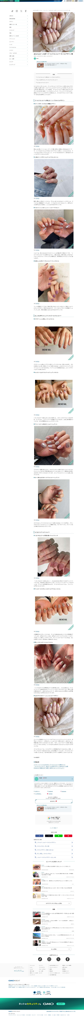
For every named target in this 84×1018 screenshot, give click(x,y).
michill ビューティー (70, 898)
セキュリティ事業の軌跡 (61, 987)
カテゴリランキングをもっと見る (54, 903)
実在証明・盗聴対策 (12, 987)
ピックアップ (12, 64)
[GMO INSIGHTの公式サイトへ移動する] (14, 980)
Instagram (64, 791)
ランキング (11, 30)
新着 (10, 27)
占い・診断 (11, 58)
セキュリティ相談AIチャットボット (52, 985)
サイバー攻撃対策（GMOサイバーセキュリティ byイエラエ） (26, 987)
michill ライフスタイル (70, 938)
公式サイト (37, 791)
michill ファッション (70, 916)
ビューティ (11, 41)
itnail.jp (37, 146)
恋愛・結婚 (11, 55)
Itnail (37, 58)
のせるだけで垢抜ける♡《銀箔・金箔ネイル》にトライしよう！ (49, 768)
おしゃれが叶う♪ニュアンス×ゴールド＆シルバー (47, 79)
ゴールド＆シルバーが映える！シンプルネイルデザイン (48, 77)
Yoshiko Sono (71, 869)
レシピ (10, 44)
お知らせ (11, 15)
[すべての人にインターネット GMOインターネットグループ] (75, 1)
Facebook (50, 791)
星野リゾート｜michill (14, 35)
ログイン (11, 21)
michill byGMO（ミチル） (38, 10)
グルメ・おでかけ (13, 53)
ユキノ (73, 884)
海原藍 (73, 931)
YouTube (50, 793)
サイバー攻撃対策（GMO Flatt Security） (43, 987)
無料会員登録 (12, 18)
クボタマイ (72, 891)
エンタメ (11, 50)
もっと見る (54, 949)
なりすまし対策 (53, 987)
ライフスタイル (12, 47)
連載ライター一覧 (13, 24)
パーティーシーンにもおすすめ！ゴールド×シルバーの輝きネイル (49, 764)
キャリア (11, 61)
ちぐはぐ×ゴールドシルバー (43, 82)
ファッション (12, 38)
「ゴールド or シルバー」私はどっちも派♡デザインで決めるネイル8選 (51, 766)
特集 (10, 33)
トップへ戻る (53, 828)
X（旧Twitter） (38, 793)
